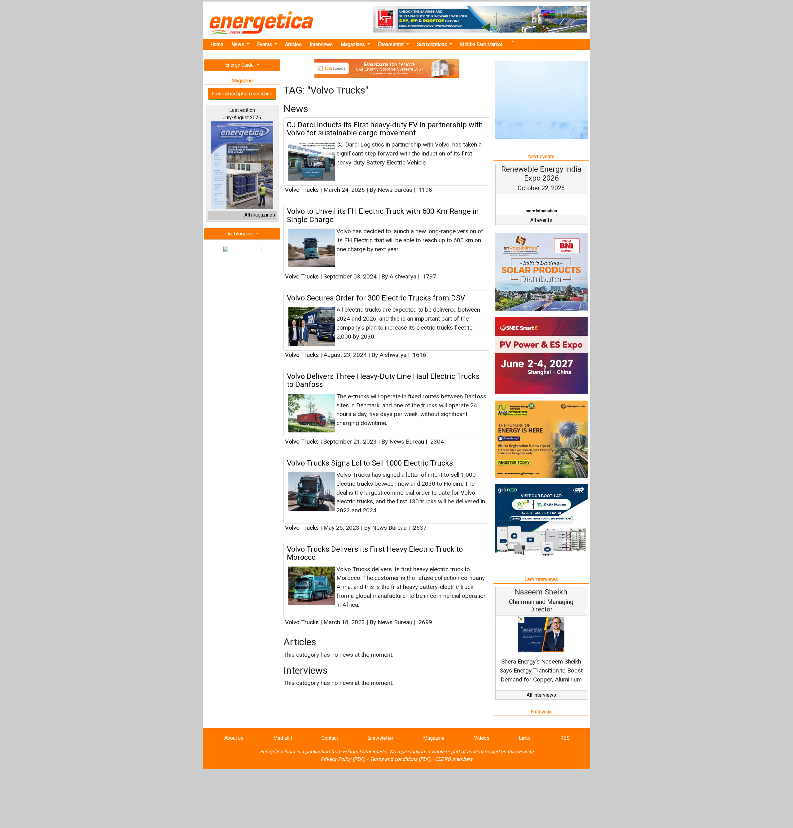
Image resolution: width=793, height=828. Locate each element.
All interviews (541, 695)
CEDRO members (453, 759)
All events (541, 220)
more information (541, 210)
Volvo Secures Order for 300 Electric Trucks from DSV (376, 298)
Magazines (353, 44)
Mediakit (282, 738)
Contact (330, 738)
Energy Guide (240, 65)
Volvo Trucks (302, 189)
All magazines (259, 215)
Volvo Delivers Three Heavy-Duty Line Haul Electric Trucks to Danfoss (383, 380)
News (238, 44)
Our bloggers (240, 234)
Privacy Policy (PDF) (343, 759)
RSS (565, 738)
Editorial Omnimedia (365, 752)
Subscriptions (432, 44)
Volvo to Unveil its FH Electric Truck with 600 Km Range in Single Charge (383, 215)
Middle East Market (481, 44)
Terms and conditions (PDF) (400, 759)
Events (265, 44)
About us (233, 738)
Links (525, 738)
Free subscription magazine (242, 94)
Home (216, 44)
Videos (481, 738)
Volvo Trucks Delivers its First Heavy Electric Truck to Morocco (375, 553)
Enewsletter (391, 44)
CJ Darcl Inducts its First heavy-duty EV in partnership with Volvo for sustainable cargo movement (385, 128)
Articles (293, 44)
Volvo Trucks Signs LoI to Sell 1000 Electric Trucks (370, 463)
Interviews (321, 44)
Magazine (434, 738)
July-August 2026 (242, 117)
